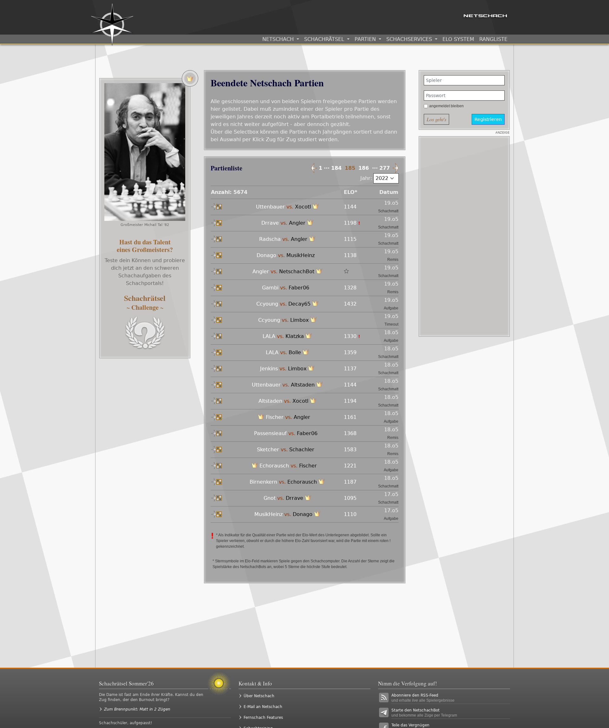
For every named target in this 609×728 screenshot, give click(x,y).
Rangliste (493, 39)
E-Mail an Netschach (263, 707)
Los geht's (436, 119)
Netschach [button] (278, 39)
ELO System (458, 39)
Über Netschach (259, 696)
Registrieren (488, 119)
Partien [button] (366, 39)
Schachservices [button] (410, 39)
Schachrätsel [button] (325, 39)
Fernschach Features (263, 717)
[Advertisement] (464, 236)
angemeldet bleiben (446, 106)
